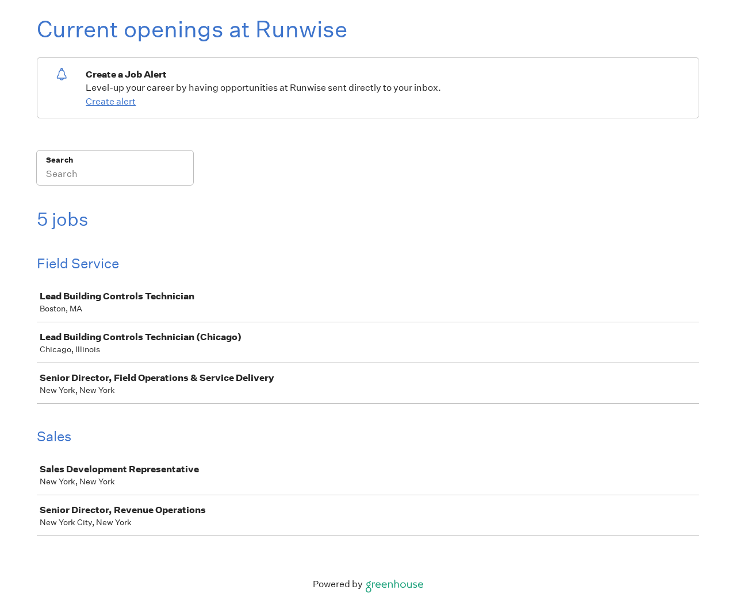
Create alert (111, 101)
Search (59, 160)
